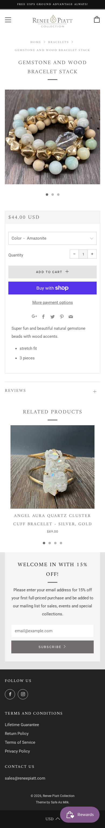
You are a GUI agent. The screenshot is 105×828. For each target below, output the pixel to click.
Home (35, 42)
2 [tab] (49, 543)
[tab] (47, 194)
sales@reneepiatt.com (25, 778)
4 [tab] (61, 543)
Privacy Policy (17, 751)
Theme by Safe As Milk (52, 802)
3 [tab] (55, 543)
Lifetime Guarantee (22, 724)
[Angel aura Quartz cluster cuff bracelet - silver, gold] (52, 467)
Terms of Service (20, 742)
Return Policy (17, 733)
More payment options (52, 302)
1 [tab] (44, 543)
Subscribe (49, 647)
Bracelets (58, 42)
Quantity (15, 255)
